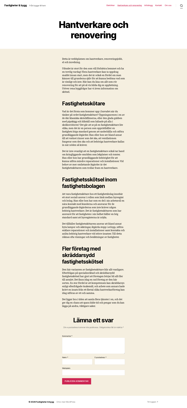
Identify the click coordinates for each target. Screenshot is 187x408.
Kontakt (158, 5)
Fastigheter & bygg (15, 5)
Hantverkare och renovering (129, 5)
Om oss (168, 5)
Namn (65, 357)
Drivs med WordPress (65, 402)
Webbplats (66, 368)
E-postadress (100, 357)
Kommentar (67, 336)
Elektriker (110, 5)
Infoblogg (148, 5)
